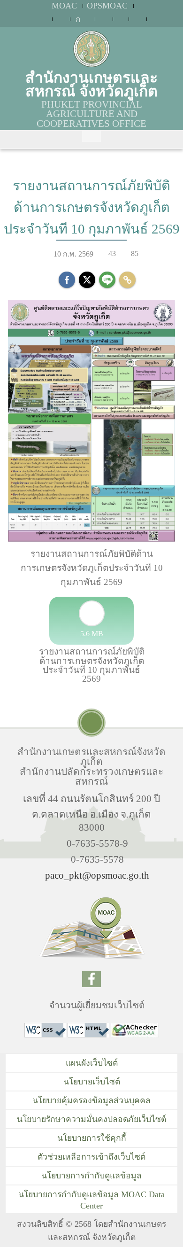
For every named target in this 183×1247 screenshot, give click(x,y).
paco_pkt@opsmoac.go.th (97, 875)
